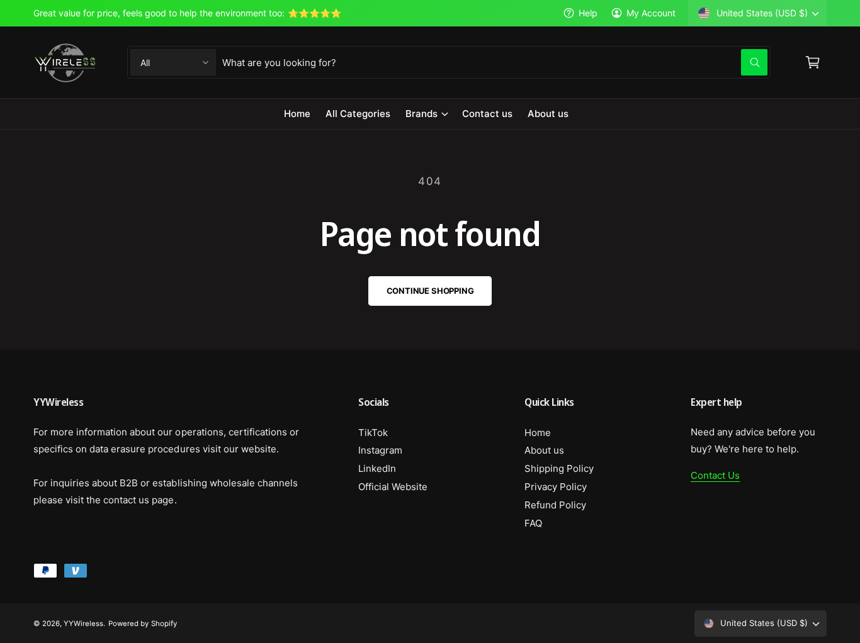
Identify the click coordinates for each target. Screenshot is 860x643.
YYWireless (83, 623)
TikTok (373, 433)
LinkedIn (377, 468)
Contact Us (715, 475)
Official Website (392, 487)
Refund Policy (555, 505)
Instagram (380, 450)
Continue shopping (430, 291)
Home (537, 433)
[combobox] (495, 62)
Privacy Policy (555, 487)
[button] (426, 114)
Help (588, 13)
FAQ (533, 523)
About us (544, 450)
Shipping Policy (559, 468)
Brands (421, 114)
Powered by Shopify (142, 623)
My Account (651, 13)
